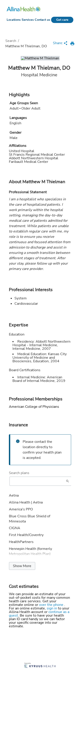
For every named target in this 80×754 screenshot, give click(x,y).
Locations (14, 20)
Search (10, 40)
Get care (62, 20)
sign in (52, 608)
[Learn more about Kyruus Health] (40, 666)
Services (28, 20)
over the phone (51, 604)
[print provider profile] (72, 43)
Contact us (42, 20)
